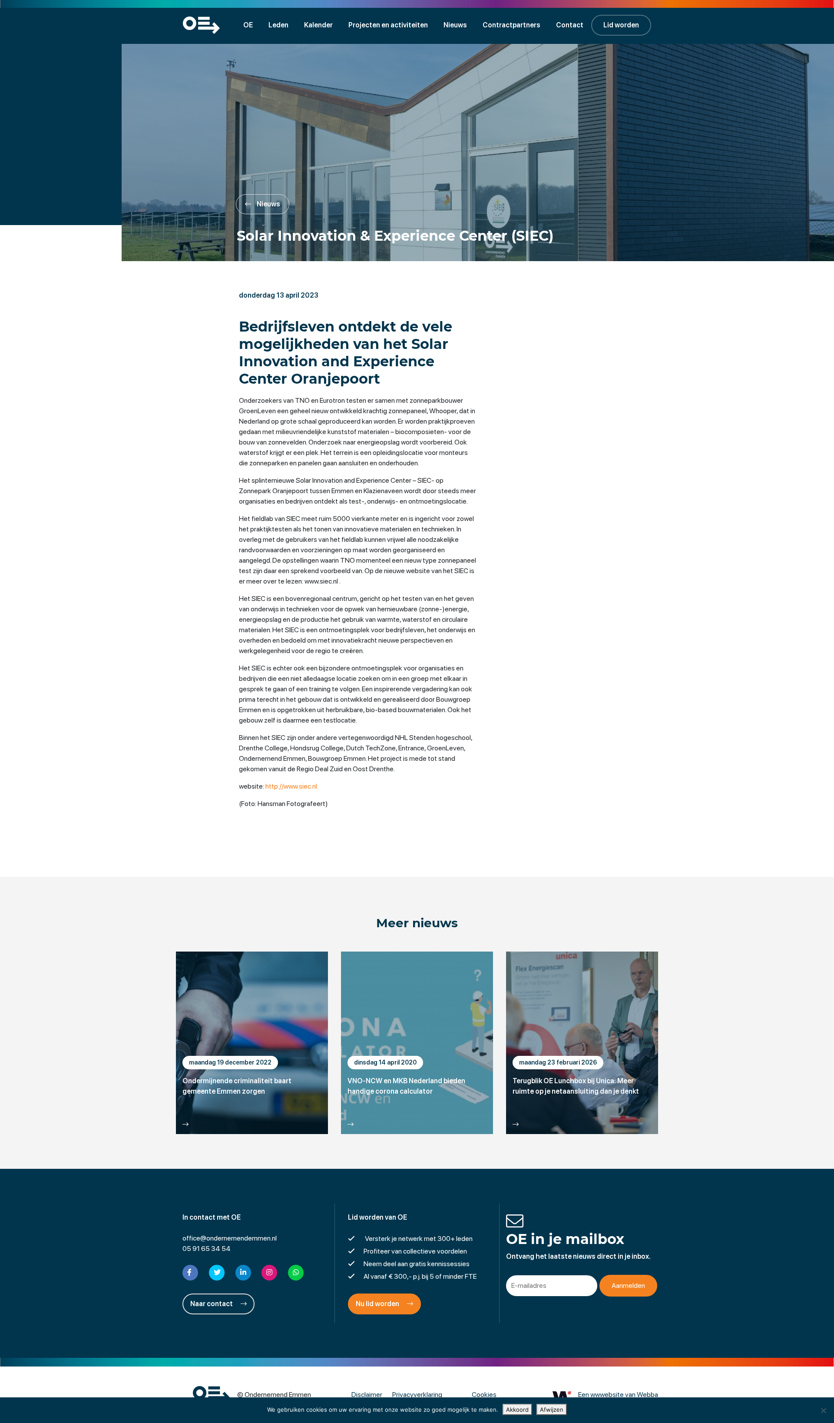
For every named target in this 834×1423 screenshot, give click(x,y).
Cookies (484, 1394)
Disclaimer (366, 1394)
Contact (569, 25)
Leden (278, 25)
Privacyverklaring (417, 1394)
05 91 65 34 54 (206, 1248)
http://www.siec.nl (291, 786)
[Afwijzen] (823, 1410)
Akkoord (517, 1409)
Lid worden (621, 25)
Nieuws (455, 25)
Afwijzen (551, 1409)
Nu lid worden (378, 1304)
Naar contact (212, 1304)
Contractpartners (511, 25)
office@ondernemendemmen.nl (229, 1238)
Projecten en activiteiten (388, 25)
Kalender (318, 25)
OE (248, 25)
